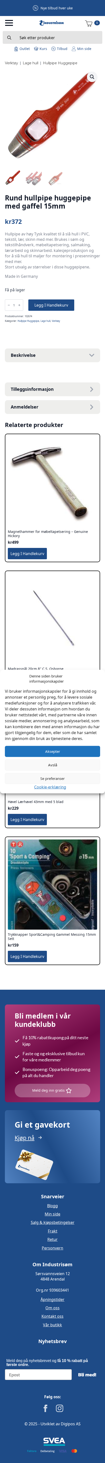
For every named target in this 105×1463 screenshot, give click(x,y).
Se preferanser (52, 778)
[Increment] (19, 305)
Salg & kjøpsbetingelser (52, 1222)
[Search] (9, 37)
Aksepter (52, 751)
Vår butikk (52, 1325)
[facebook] (45, 1408)
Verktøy (11, 63)
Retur (52, 1239)
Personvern (52, 1248)
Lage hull (30, 63)
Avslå (52, 764)
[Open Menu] (9, 23)
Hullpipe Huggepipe (60, 63)
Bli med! (87, 1374)
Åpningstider (52, 1299)
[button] (92, 77)
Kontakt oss (52, 1316)
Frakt (52, 1231)
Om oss (52, 1308)
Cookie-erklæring (50, 786)
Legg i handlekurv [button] (27, 553)
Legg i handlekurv (51, 305)
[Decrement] (8, 305)
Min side (52, 1214)
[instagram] (59, 1408)
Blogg (52, 1205)
